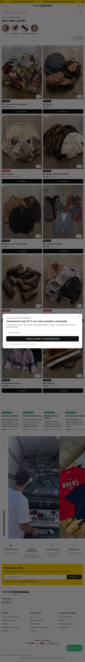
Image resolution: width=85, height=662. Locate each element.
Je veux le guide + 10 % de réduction (42, 339)
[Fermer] (79, 316)
